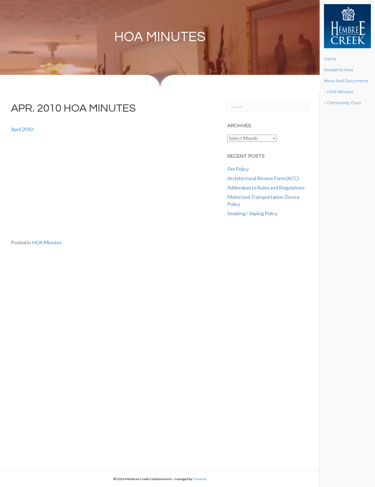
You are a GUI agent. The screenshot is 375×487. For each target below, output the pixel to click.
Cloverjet (199, 479)
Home (330, 58)
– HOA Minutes (338, 91)
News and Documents (346, 80)
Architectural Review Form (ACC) (263, 178)
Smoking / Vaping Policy (252, 213)
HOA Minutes (160, 37)
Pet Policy (238, 169)
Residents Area (338, 69)
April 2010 (22, 129)
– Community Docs (342, 102)
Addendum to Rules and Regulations (266, 188)
